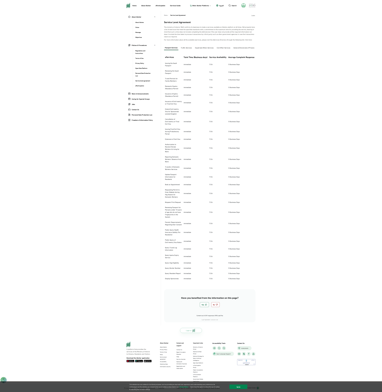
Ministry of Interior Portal (198, 348)
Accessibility (163, 361)
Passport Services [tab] (171, 47)
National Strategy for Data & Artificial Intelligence (198, 358)
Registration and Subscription (180, 367)
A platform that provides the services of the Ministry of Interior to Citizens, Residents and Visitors (138, 351)
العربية (221, 5)
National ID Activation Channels (181, 362)
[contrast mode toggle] (214, 348)
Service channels (180, 359)
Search (234, 5)
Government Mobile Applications (198, 380)
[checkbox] (204, 304)
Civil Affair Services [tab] (223, 47)
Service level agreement (163, 358)
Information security (165, 366)
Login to (188, 330)
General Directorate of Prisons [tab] (243, 47)
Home (134, 5)
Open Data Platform (198, 363)
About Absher (146, 5)
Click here (248, 39)
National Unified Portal (197, 352)
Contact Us (179, 349)
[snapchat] (253, 354)
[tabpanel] (209, 167)
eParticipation (160, 5)
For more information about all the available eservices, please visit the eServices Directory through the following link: (208, 40)
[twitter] (244, 354)
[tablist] (209, 48)
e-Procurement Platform (197, 375)
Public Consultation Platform (198, 371)
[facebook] (249, 354)
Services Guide (175, 5)
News (161, 354)
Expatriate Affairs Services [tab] (204, 47)
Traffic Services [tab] (186, 47)
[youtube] (239, 354)
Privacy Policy (163, 349)
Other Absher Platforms (200, 5)
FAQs (177, 356)
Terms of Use (163, 352)
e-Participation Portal (197, 366)
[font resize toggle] (219, 348)
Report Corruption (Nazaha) (181, 353)
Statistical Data (164, 364)
